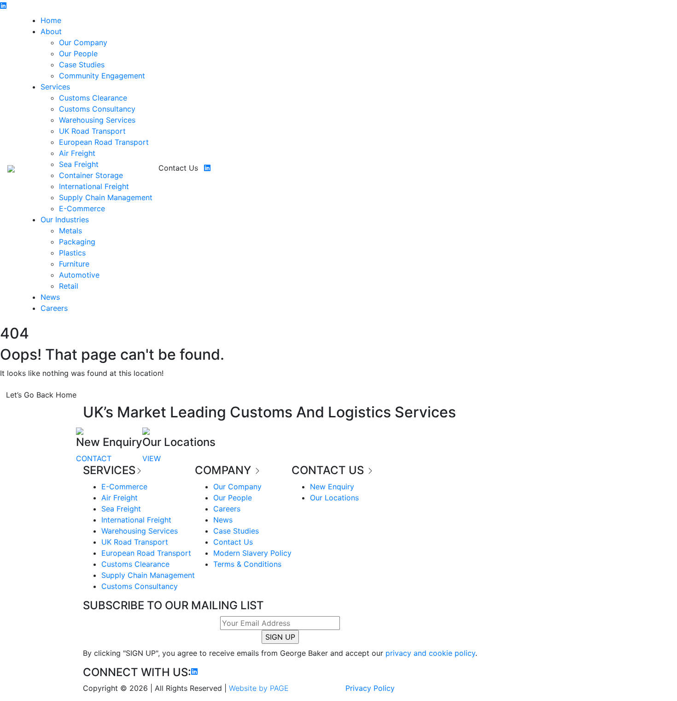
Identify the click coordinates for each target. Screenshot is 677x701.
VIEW (151, 458)
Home (51, 20)
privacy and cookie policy (430, 653)
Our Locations (334, 497)
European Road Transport (104, 142)
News (50, 297)
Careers (54, 308)
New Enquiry (332, 486)
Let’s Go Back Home (41, 394)
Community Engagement (102, 75)
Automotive (79, 274)
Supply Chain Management (105, 197)
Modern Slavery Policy (252, 553)
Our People (78, 53)
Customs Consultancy (97, 108)
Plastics (72, 252)
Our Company (83, 42)
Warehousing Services (97, 120)
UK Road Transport (92, 131)
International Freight (94, 186)
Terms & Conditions (247, 564)
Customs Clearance (93, 97)
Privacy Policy (370, 688)
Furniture (74, 263)
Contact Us (178, 167)
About (51, 31)
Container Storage (91, 175)
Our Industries (65, 219)
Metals (70, 230)
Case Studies (82, 64)
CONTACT (93, 458)
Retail (68, 286)
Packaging (77, 241)
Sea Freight (79, 164)
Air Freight (77, 153)
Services (55, 86)
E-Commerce (82, 208)
